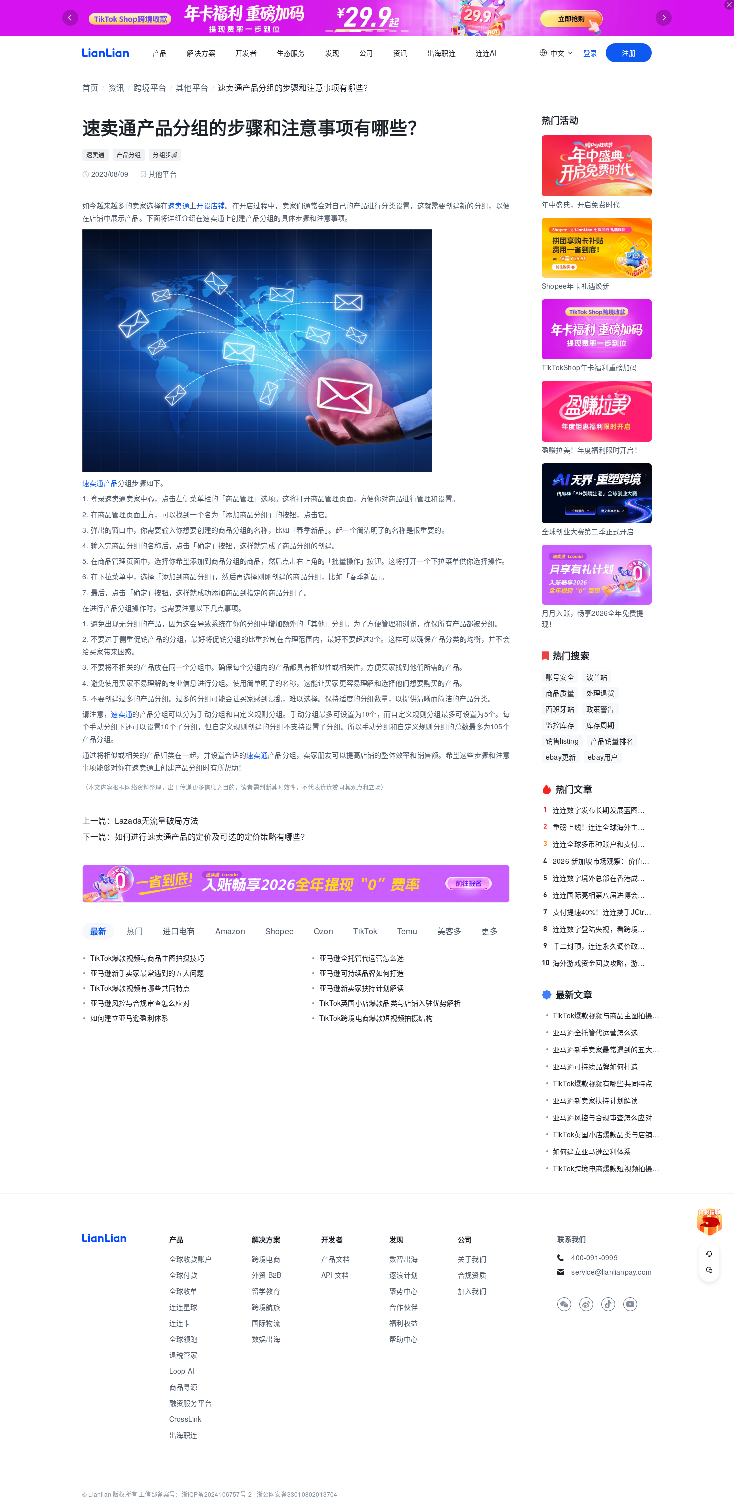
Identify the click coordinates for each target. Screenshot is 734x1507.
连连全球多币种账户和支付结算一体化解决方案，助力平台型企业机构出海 (597, 844)
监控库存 (560, 725)
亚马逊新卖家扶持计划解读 (361, 988)
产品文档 (335, 1259)
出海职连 (441, 53)
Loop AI (181, 1371)
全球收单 (183, 1291)
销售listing (562, 741)
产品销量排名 (612, 741)
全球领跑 (183, 1339)
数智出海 (403, 1259)
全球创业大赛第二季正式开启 (588, 531)
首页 (105, 52)
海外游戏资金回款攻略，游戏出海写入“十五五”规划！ (597, 963)
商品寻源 (183, 1387)
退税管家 (183, 1355)
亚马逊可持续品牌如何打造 (361, 973)
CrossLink (185, 1419)
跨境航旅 (266, 1307)
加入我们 (472, 1291)
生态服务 (291, 53)
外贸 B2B (266, 1275)
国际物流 (266, 1323)
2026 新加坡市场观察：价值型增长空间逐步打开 (597, 861)
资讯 (400, 53)
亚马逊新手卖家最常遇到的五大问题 (147, 973)
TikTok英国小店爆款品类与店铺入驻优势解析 (390, 1003)
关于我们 (472, 1259)
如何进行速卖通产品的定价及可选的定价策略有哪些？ (212, 836)
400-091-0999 (594, 1257)
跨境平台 (150, 87)
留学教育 (266, 1291)
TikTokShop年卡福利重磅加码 (589, 367)
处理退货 (600, 693)
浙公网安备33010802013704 (297, 1494)
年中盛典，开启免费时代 (581, 204)
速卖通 (95, 154)
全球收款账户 (190, 1259)
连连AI (486, 53)
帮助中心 (403, 1339)
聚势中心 (403, 1291)
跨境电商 (266, 1259)
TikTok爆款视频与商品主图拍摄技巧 (147, 958)
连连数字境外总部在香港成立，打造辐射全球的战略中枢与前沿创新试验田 (597, 878)
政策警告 (600, 709)
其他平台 (192, 87)
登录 (590, 53)
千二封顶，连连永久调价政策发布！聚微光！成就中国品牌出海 (597, 946)
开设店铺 (210, 205)
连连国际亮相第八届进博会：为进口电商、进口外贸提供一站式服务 (597, 895)
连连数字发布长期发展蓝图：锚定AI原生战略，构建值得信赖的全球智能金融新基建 (597, 810)
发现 (332, 53)
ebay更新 (561, 757)
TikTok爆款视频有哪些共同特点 (140, 988)
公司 (366, 53)
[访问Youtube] (630, 1304)
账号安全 (560, 677)
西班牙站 (560, 709)
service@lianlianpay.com (611, 1272)
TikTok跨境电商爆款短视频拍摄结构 (376, 1018)
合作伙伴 (403, 1307)
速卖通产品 (100, 483)
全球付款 (183, 1275)
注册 (629, 53)
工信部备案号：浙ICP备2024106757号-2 (195, 1494)
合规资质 (472, 1275)
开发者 (246, 53)
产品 (160, 53)
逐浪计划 (403, 1275)
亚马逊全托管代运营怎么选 (361, 958)
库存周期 (600, 725)
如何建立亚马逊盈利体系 (129, 1018)
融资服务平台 (190, 1403)
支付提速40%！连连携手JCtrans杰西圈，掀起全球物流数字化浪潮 (597, 912)
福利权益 (403, 1323)
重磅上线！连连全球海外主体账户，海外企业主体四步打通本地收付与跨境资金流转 (597, 827)
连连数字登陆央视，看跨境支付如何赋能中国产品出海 (597, 929)
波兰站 (597, 677)
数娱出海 (266, 1339)
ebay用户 (603, 757)
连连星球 (183, 1307)
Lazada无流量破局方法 (157, 820)
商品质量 (560, 693)
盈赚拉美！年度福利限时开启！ (591, 450)
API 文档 (335, 1275)
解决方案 (201, 53)
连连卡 (180, 1323)
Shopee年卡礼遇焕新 (575, 286)
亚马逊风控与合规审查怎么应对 (140, 1003)
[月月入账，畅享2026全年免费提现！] (296, 883)
